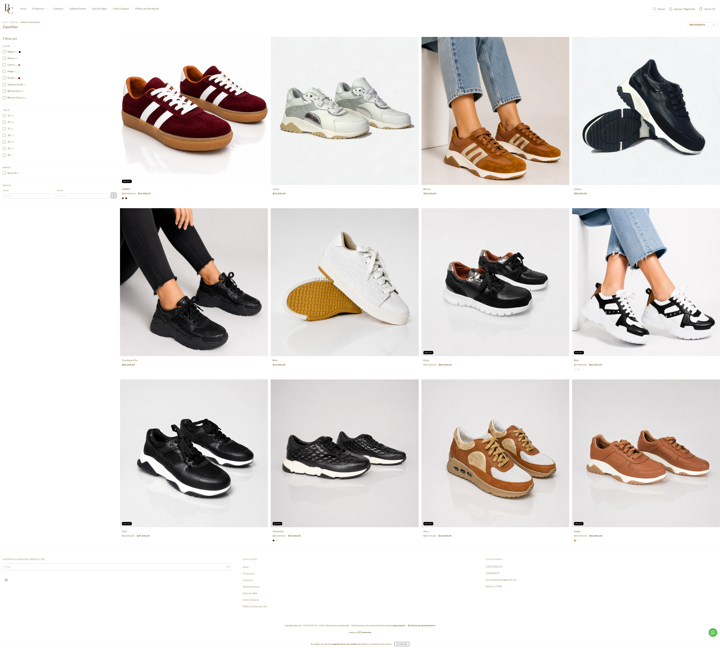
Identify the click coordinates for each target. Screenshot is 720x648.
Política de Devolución (147, 8)
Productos (38, 8)
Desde (6, 190)
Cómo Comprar (121, 8)
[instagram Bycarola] (6, 580)
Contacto (58, 8)
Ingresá (678, 9)
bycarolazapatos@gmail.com (501, 579)
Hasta (60, 190)
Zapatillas (14, 22)
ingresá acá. (399, 625)
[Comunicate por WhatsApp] (713, 632)
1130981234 (492, 573)
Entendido (401, 644)
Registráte (689, 9)
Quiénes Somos (77, 8)
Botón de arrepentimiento (421, 625)
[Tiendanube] (360, 632)
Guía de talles (99, 8)
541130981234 (494, 566)
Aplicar (113, 195)
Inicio (23, 8)
